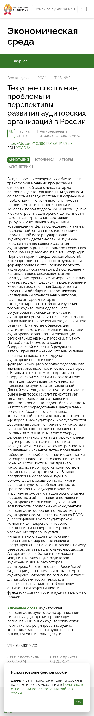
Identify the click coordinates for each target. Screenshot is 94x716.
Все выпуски (18, 78)
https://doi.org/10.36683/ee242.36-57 (39, 143)
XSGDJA (23, 148)
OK (78, 702)
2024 (42, 78)
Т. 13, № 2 (62, 78)
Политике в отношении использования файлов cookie (47, 688)
